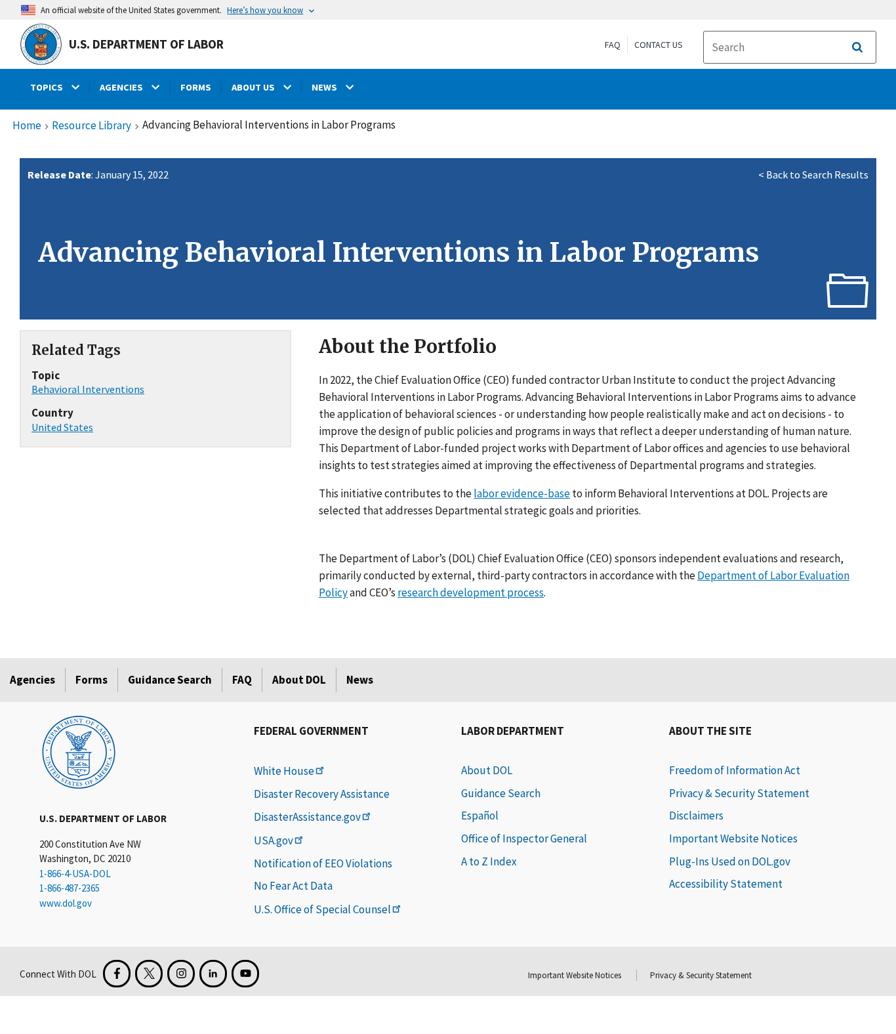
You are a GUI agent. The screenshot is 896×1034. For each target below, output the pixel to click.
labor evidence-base (522, 493)
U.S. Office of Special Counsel (322, 909)
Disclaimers (696, 815)
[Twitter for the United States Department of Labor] (149, 973)
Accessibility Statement (726, 884)
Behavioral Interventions (87, 389)
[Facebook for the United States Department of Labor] (117, 973)
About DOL (299, 679)
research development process (470, 592)
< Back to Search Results (813, 174)
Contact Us (658, 45)
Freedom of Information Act (734, 770)
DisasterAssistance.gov (307, 817)
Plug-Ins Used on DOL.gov (729, 861)
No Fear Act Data (293, 886)
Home (26, 126)
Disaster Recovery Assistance (322, 794)
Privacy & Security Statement (739, 793)
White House (284, 771)
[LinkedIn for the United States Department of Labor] (213, 973)
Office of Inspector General (524, 838)
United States (62, 427)
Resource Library (91, 126)
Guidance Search (170, 679)
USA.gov (273, 840)
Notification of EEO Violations (323, 863)
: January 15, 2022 (98, 174)
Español (480, 815)
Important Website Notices (733, 838)
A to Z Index (489, 861)
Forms (91, 679)
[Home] (78, 751)
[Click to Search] (857, 47)
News (359, 679)
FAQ (613, 45)
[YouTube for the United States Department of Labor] (245, 973)
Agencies (32, 679)
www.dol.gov (65, 903)
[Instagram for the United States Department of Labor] (181, 973)
